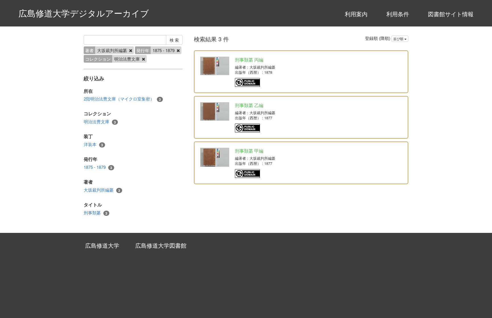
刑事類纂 (95, 213)
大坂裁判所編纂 (102, 190)
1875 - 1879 (98, 167)
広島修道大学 (102, 245)
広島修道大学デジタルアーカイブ (84, 13)
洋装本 (93, 144)
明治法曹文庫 (100, 121)
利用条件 (397, 14)
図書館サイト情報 (450, 14)
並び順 (398, 38)
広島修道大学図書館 (160, 245)
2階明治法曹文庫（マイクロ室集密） (122, 99)
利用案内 (356, 14)
